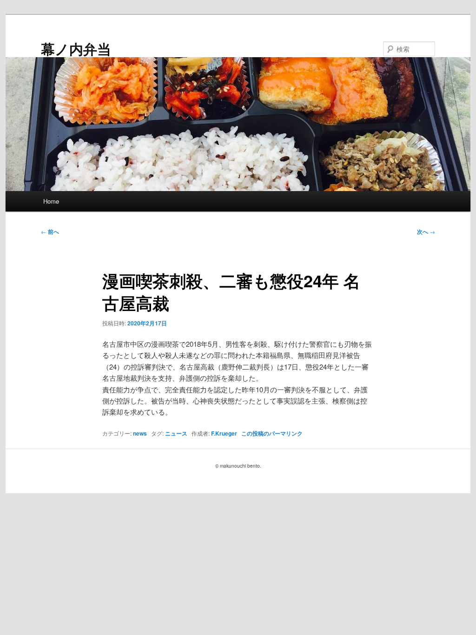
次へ (426, 231)
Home (51, 201)
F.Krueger (224, 433)
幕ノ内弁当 (76, 49)
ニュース (176, 433)
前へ (50, 231)
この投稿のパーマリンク (272, 433)
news (140, 433)
